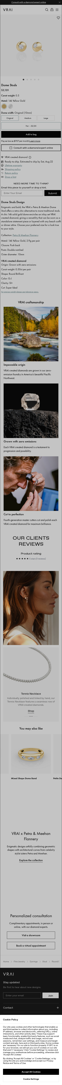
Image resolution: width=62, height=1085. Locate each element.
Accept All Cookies (31, 1071)
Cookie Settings (31, 1079)
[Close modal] (31, 542)
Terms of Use (19, 1063)
